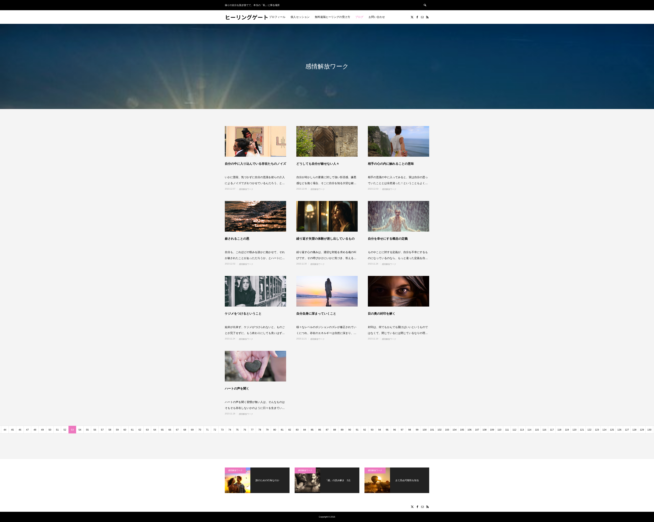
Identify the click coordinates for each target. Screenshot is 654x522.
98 (409, 429)
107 (477, 429)
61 (132, 429)
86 (319, 429)
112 (514, 429)
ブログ (359, 16)
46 (20, 429)
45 (12, 429)
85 (312, 429)
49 (42, 429)
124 (604, 429)
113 (522, 429)
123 (597, 429)
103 (447, 429)
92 (364, 429)
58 (109, 429)
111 (507, 429)
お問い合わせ (377, 16)
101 (432, 429)
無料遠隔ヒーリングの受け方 (332, 16)
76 (244, 429)
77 (252, 429)
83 (297, 429)
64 (154, 429)
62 (139, 429)
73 (222, 429)
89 (342, 429)
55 (87, 429)
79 (267, 429)
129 (642, 429)
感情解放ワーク (246, 189)
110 (499, 429)
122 (589, 429)
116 (544, 429)
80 (274, 429)
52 (65, 429)
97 (402, 429)
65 (162, 429)
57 (102, 429)
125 (612, 429)
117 (552, 429)
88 (334, 429)
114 (529, 429)
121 (582, 429)
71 (207, 429)
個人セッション (300, 16)
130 (649, 429)
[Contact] (422, 17)
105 (462, 429)
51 (57, 429)
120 (574, 429)
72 (214, 429)
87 (327, 429)
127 (627, 429)
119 (567, 429)
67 (177, 429)
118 (559, 429)
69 (192, 429)
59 (117, 429)
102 (440, 429)
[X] (412, 17)
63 (147, 429)
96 (394, 429)
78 (259, 429)
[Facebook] (417, 17)
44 (5, 429)
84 (304, 429)
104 (455, 429)
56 (95, 429)
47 (27, 429)
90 (349, 429)
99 (417, 429)
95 (387, 429)
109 (492, 429)
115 (537, 429)
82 (289, 429)
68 (184, 429)
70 (199, 429)
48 (35, 429)
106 (470, 429)
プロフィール (277, 16)
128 (634, 429)
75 (237, 429)
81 (282, 429)
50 (50, 429)
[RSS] (427, 17)
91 (357, 429)
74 (229, 429)
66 (169, 429)
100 (425, 429)
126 (619, 429)
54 (80, 429)
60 (124, 429)
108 (484, 429)
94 (379, 429)
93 (372, 429)
